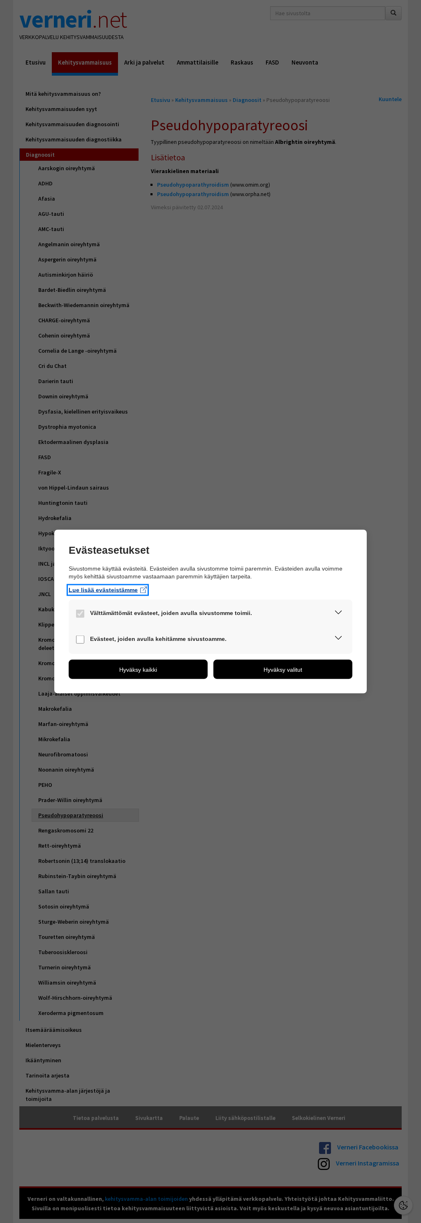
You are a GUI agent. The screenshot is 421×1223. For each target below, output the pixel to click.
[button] (338, 613)
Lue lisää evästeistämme (103, 589)
